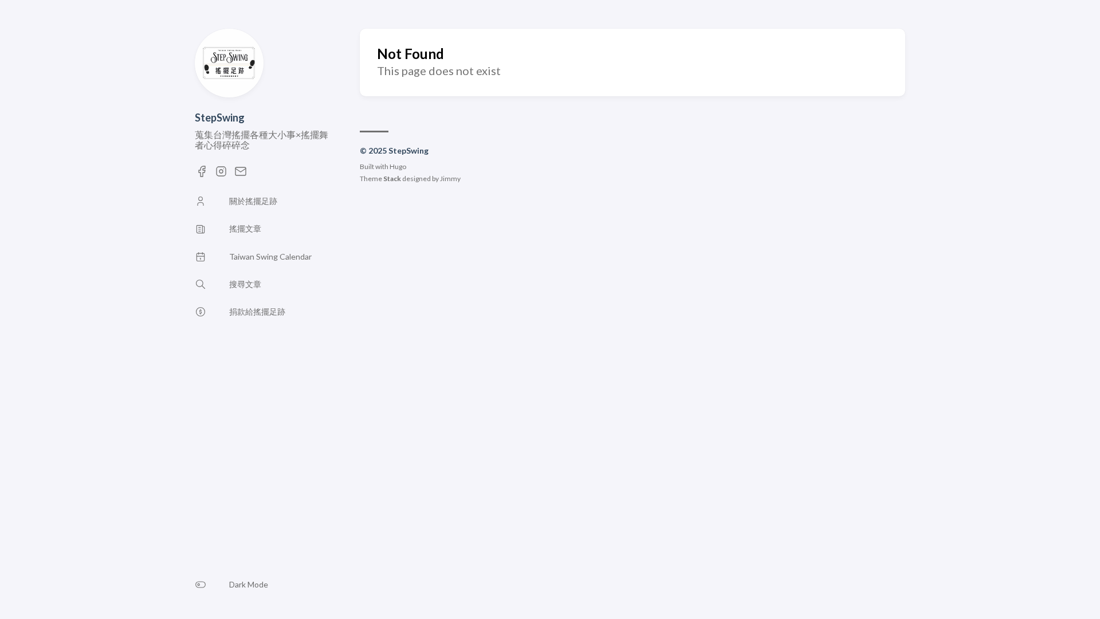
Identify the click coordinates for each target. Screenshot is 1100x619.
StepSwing (220, 117)
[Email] (240, 174)
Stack (392, 178)
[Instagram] (221, 174)
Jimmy (450, 178)
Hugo (398, 166)
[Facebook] (202, 174)
